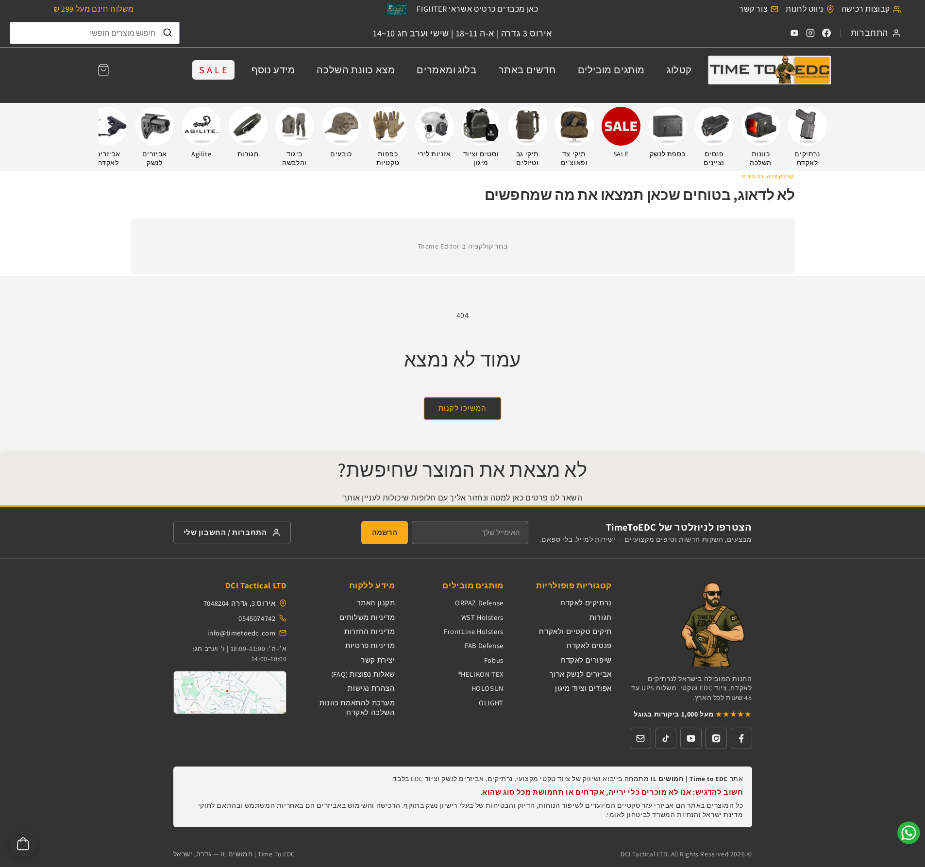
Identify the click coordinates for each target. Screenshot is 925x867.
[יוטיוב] (691, 738)
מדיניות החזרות (369, 631)
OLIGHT (491, 702)
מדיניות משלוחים (367, 617)
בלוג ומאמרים (446, 70)
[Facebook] (826, 33)
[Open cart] (23, 844)
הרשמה (384, 532)
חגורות (600, 617)
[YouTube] (794, 33)
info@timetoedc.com (241, 632)
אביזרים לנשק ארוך (581, 674)
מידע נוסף (273, 70)
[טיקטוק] (665, 738)
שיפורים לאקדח (586, 660)
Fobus (494, 660)
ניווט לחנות (805, 9)
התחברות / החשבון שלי (225, 532)
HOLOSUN (487, 688)
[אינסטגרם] (716, 738)
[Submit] (167, 33)
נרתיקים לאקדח (586, 602)
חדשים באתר (527, 70)
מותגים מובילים (611, 70)
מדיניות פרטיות (370, 645)
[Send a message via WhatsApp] (908, 832)
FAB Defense (484, 645)
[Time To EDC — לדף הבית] (690, 623)
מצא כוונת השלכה (356, 70)
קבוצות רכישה (865, 9)
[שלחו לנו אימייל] (640, 738)
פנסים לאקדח (589, 645)
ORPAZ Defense (479, 602)
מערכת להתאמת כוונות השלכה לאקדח (357, 707)
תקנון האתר (376, 602)
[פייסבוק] (741, 738)
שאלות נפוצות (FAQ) (363, 674)
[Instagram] (810, 33)
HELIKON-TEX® (481, 674)
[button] (103, 70)
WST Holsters (482, 617)
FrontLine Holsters (474, 631)
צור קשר (753, 9)
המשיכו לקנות (462, 408)
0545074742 (256, 618)
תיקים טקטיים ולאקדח (575, 631)
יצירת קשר (378, 660)
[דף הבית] (769, 69)
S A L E (213, 70)
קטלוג (679, 70)
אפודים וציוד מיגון (583, 688)
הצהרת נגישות (371, 688)
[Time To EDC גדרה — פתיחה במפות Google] (230, 692)
